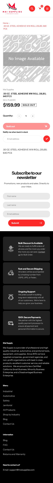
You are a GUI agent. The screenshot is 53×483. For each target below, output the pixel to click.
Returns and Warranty (14, 454)
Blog (5, 419)
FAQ (5, 444)
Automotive (9, 396)
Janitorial (7, 405)
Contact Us (8, 423)
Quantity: (8, 115)
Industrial (8, 391)
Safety (6, 400)
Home (5, 23)
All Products (9, 409)
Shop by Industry (11, 414)
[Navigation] (47, 8)
